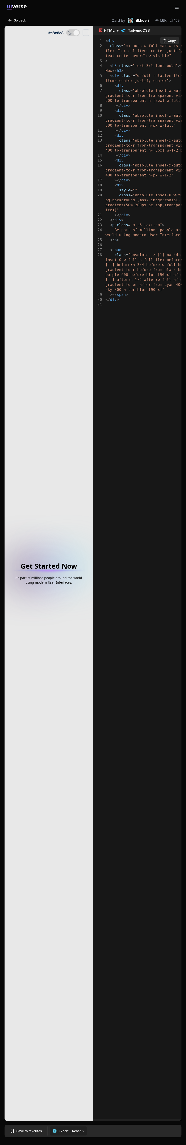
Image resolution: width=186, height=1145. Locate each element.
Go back (20, 20)
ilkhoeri (142, 20)
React (76, 1131)
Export (64, 1131)
